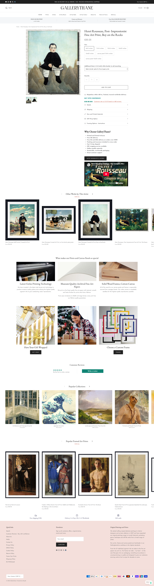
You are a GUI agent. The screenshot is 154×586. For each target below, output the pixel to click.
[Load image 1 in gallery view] (53, 62)
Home (17, 27)
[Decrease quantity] (86, 80)
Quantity (86, 76)
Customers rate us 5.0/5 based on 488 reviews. (108, 101)
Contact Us (9, 542)
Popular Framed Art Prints (77, 441)
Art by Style (73, 14)
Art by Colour (83, 14)
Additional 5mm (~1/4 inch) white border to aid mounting (102, 66)
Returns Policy (10, 553)
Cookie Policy (10, 551)
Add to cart (106, 87)
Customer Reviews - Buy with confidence (17, 534)
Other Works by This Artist (77, 194)
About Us (93, 14)
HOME (40, 14)
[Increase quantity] (97, 80)
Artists (54, 14)
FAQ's (8, 539)
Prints (47, 14)
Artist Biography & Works (95, 158)
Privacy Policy (10, 545)
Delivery (113, 14)
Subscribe (61, 544)
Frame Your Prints (11, 556)
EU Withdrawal (10, 562)
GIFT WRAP (35, 352)
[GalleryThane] (77, 8)
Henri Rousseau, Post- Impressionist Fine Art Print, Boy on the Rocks (36, 27)
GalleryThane (13, 581)
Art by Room (62, 14)
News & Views (103, 14)
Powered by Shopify (21, 581)
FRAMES (118, 352)
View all (77, 196)
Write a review (92, 371)
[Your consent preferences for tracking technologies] (151, 583)
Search (8, 531)
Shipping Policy (10, 559)
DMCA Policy (10, 548)
